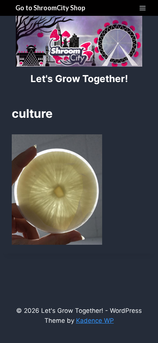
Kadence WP (95, 320)
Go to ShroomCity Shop (50, 8)
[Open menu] (142, 8)
